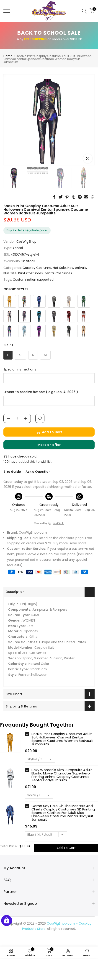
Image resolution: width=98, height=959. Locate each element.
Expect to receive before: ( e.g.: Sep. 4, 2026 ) (40, 392)
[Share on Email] (86, 197)
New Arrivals (76, 267)
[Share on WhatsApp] (92, 197)
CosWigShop (26, 241)
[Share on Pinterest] (67, 197)
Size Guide (12, 471)
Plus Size (10, 273)
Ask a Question (38, 471)
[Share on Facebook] (54, 197)
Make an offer (53, 445)
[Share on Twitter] (61, 197)
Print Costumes (30, 273)
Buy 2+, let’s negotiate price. (27, 230)
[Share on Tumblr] (73, 197)
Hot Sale (59, 267)
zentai (18, 248)
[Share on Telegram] (80, 197)
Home (8, 55)
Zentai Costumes (58, 273)
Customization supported (33, 279)
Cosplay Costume (37, 267)
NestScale (58, 523)
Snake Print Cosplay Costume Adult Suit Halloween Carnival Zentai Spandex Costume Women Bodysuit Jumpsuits (62, 738)
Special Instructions (19, 369)
